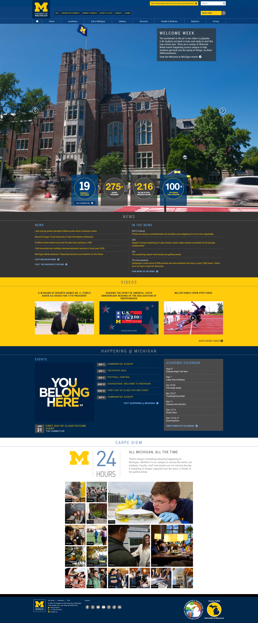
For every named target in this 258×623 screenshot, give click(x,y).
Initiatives (195, 21)
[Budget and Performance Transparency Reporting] (193, 609)
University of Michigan (41, 9)
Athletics (122, 21)
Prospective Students (71, 13)
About (51, 21)
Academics (72, 21)
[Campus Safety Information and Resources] (214, 609)
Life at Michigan (98, 21)
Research (144, 21)
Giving (216, 21)
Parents (118, 13)
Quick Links (207, 13)
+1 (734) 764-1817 (56, 610)
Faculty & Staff (106, 13)
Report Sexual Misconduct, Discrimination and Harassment (172, 3)
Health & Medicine (169, 21)
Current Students (89, 13)
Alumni (127, 13)
